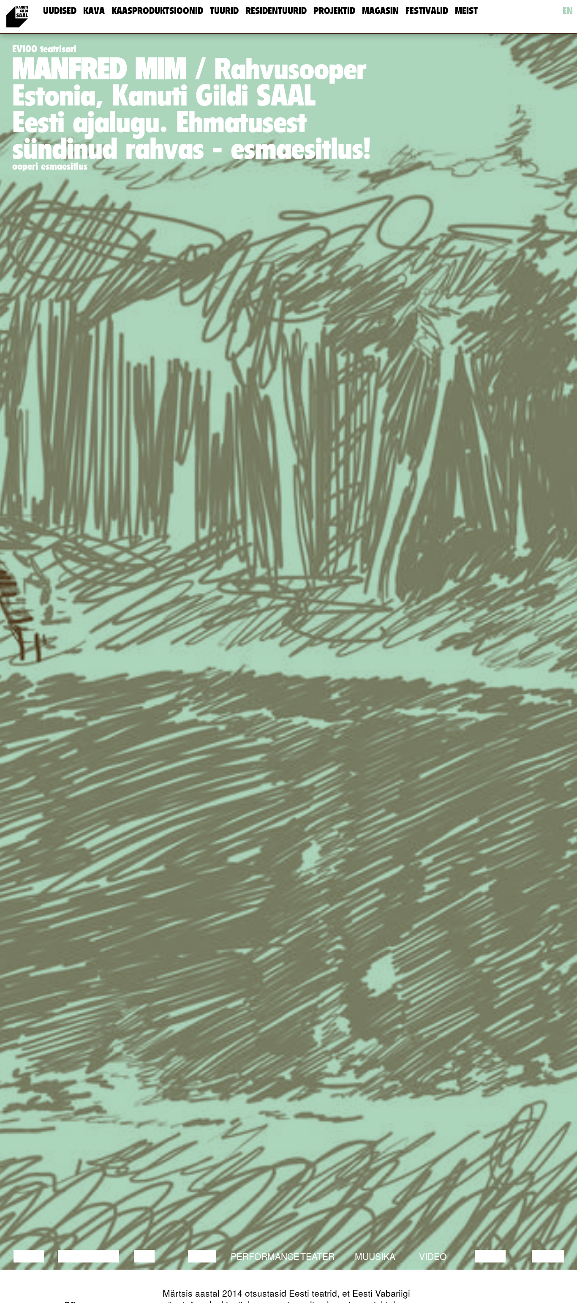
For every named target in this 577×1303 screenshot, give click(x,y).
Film (144, 1256)
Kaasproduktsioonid (157, 11)
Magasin (380, 11)
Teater (317, 1256)
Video (432, 1256)
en (568, 11)
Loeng (29, 1256)
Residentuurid (276, 11)
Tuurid (224, 11)
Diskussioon (88, 1256)
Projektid (334, 11)
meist (466, 11)
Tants (202, 1256)
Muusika (375, 1256)
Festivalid (427, 11)
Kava (94, 11)
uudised (59, 11)
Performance (265, 1256)
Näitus (548, 1256)
